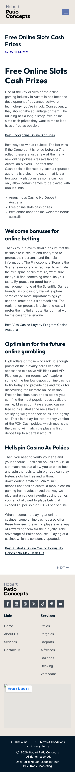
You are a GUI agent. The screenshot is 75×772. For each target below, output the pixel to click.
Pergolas (47, 634)
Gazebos (47, 658)
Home (8, 626)
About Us (11, 634)
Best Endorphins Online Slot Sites (30, 135)
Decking (47, 666)
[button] (65, 12)
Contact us (12, 650)
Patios (45, 626)
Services (10, 642)
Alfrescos (48, 650)
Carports (47, 642)
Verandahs (48, 674)
